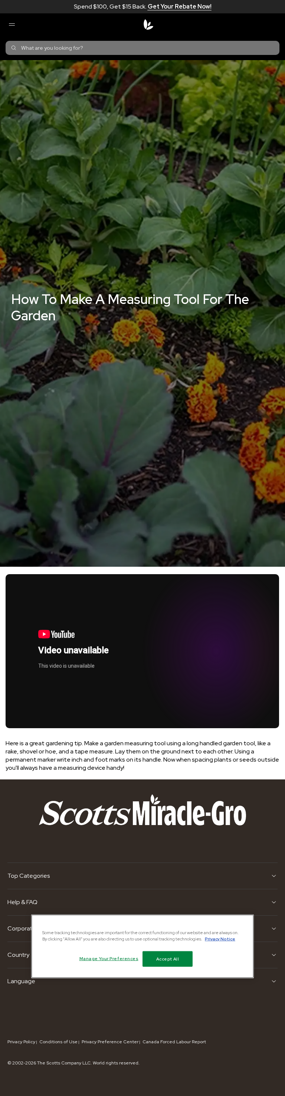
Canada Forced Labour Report (174, 1042)
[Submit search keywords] (14, 48)
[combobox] (142, 48)
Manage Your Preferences (108, 958)
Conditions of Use (58, 1042)
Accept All (167, 958)
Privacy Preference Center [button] (110, 1042)
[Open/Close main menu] (11, 24)
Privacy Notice (220, 938)
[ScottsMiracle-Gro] (148, 24)
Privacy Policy (21, 1042)
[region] (142, 946)
